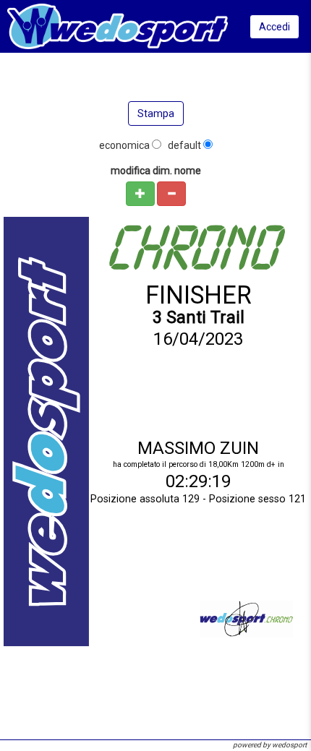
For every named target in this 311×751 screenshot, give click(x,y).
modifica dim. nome (156, 170)
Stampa (155, 113)
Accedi (274, 27)
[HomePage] (117, 25)
